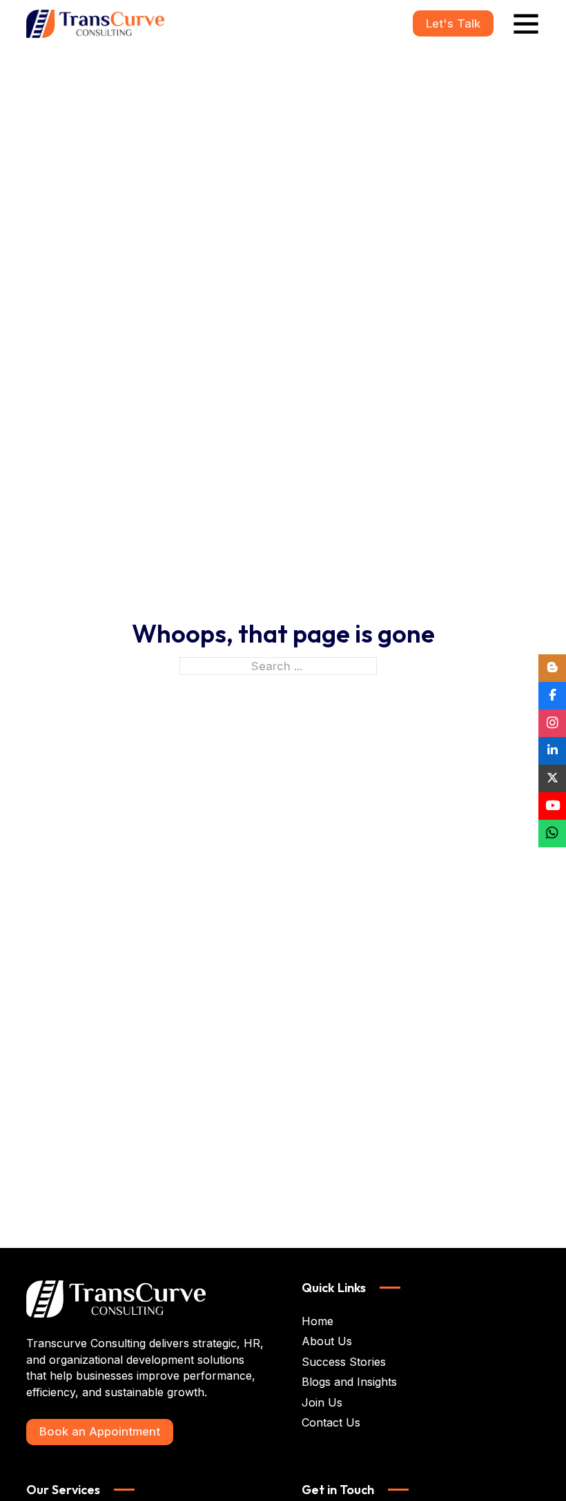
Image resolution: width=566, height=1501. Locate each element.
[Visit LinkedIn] (552, 751)
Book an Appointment (99, 1431)
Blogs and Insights (349, 1382)
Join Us (322, 1402)
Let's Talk (453, 23)
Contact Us (331, 1422)
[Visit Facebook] (552, 695)
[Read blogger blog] (552, 668)
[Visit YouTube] (552, 806)
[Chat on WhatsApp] (552, 833)
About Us (327, 1341)
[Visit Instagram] (552, 723)
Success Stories (344, 1362)
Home (317, 1321)
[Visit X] (552, 778)
